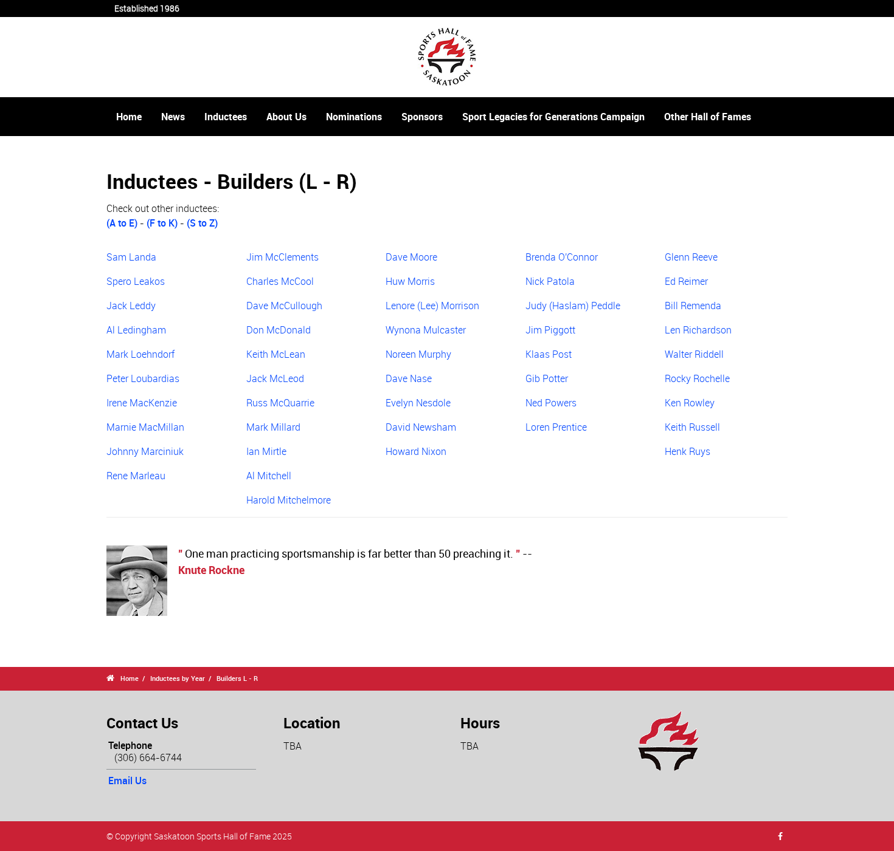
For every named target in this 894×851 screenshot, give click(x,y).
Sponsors (422, 116)
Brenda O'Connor (561, 257)
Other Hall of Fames (707, 116)
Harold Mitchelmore (288, 500)
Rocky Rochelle (697, 378)
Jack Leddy (131, 305)
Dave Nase (409, 378)
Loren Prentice (556, 427)
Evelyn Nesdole (418, 402)
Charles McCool (280, 281)
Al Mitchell (268, 475)
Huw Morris (410, 281)
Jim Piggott (550, 330)
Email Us (127, 780)
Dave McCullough (284, 305)
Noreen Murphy (418, 354)
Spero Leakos (135, 281)
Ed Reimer (686, 281)
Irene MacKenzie (141, 402)
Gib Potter (546, 378)
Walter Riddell (694, 354)
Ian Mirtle (266, 451)
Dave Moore (411, 257)
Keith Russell (692, 427)
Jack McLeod (275, 378)
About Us (286, 116)
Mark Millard (273, 427)
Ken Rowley (690, 402)
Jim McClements (282, 257)
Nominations (354, 116)
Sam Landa (131, 257)
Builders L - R (237, 678)
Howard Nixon (416, 451)
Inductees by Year (177, 678)
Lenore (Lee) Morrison (432, 305)
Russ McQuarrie (280, 402)
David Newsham (421, 427)
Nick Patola (550, 281)
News (173, 116)
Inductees (225, 116)
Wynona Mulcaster (426, 330)
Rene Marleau (135, 475)
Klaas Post (548, 354)
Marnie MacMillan (145, 427)
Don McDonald (278, 330)
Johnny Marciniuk (145, 451)
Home (129, 116)
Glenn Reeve (691, 257)
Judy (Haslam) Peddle (572, 305)
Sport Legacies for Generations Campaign (553, 116)
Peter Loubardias (142, 378)
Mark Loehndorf (140, 354)
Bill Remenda (693, 305)
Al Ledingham (136, 330)
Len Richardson (698, 330)
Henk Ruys (687, 451)
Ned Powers (551, 402)
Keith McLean (275, 354)
